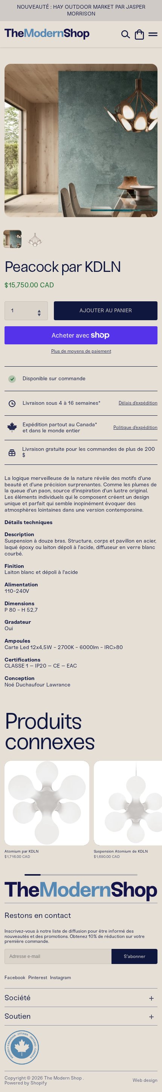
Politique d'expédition (135, 427)
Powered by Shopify (26, 1083)
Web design (145, 1080)
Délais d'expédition (138, 403)
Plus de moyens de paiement (81, 351)
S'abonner (134, 956)
